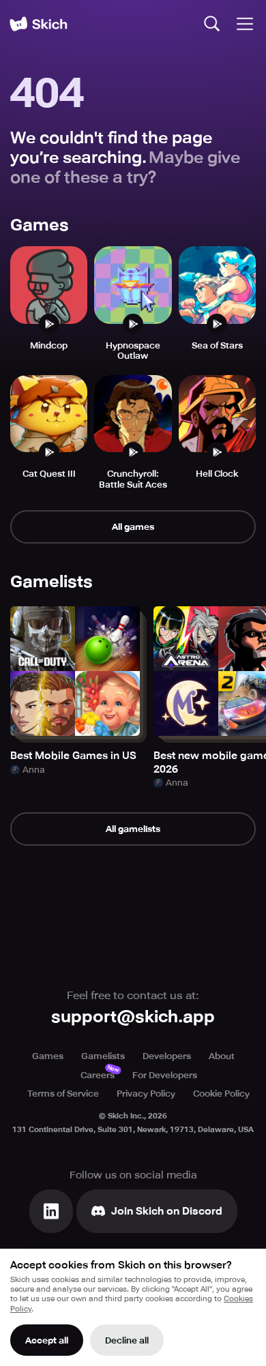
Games (47, 1056)
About (222, 1056)
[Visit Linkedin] (51, 1211)
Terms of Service (63, 1093)
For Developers (164, 1075)
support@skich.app (133, 1016)
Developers (167, 1056)
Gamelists (103, 1056)
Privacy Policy (146, 1093)
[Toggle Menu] (245, 24)
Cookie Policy (221, 1093)
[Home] (38, 24)
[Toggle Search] (212, 24)
